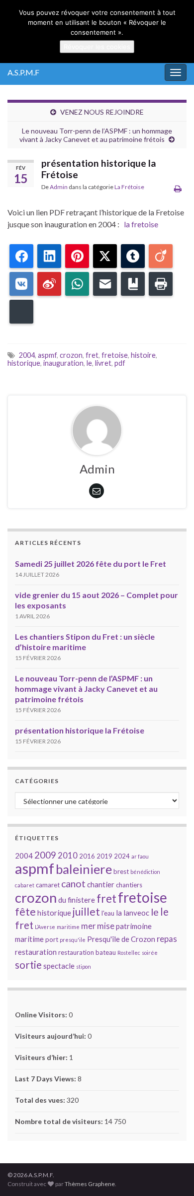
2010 (68, 855)
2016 (87, 856)
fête (25, 911)
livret (103, 363)
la (119, 912)
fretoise (114, 355)
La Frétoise (129, 187)
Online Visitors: (42, 1014)
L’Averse (45, 927)
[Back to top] (171, 1173)
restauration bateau (87, 952)
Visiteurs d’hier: (42, 1057)
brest (121, 871)
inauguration (63, 363)
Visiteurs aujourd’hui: (51, 1036)
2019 (104, 856)
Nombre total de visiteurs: (59, 1121)
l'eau (107, 913)
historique (23, 363)
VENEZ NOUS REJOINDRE (102, 112)
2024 (122, 856)
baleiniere (84, 869)
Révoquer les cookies (97, 47)
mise (105, 925)
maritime (68, 927)
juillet (86, 911)
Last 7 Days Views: (46, 1078)
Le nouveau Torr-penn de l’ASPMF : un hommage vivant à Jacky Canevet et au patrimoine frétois (95, 135)
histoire (143, 355)
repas (167, 938)
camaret (48, 885)
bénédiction (145, 871)
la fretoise (139, 224)
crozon (71, 355)
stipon (83, 966)
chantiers (129, 885)
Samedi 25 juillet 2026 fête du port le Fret (90, 563)
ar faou (140, 856)
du (62, 899)
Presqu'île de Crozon (121, 938)
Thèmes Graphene (90, 1184)
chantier (100, 884)
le (89, 363)
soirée (150, 952)
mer (88, 925)
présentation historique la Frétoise (79, 730)
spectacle (59, 965)
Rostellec (128, 952)
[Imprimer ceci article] (178, 188)
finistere (81, 899)
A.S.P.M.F (23, 72)
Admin (59, 187)
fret (92, 355)
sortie (28, 965)
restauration (36, 951)
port (51, 939)
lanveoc (136, 912)
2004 (27, 355)
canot (73, 883)
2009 (45, 855)
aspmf (47, 355)
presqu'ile (73, 939)
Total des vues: (41, 1100)
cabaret (24, 885)
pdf (119, 363)
